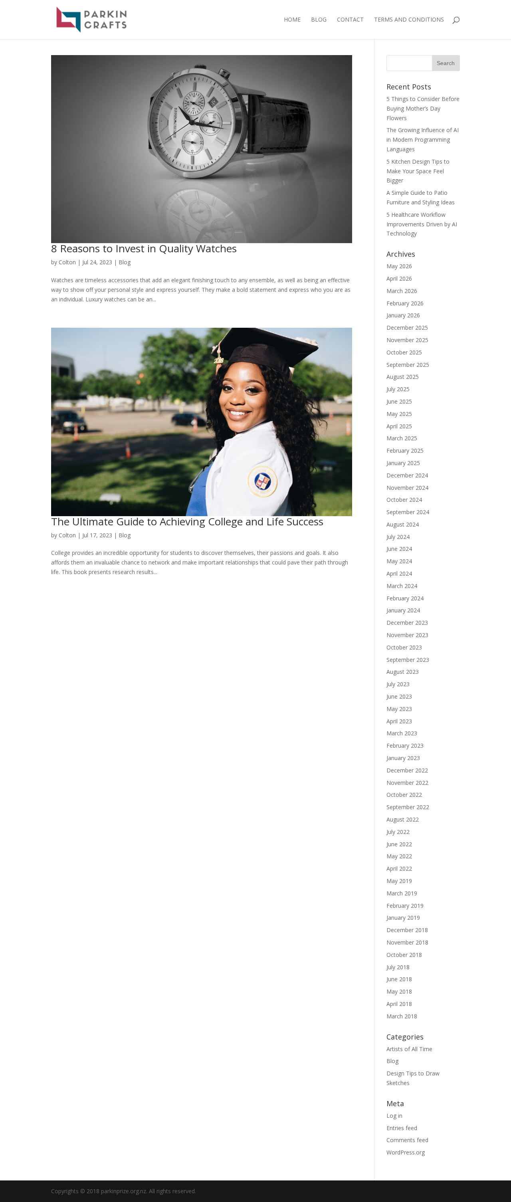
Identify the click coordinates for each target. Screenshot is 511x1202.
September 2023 (407, 659)
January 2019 (403, 917)
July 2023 (398, 684)
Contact (350, 20)
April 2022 (399, 868)
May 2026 (399, 266)
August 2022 (402, 819)
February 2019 (405, 905)
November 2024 (407, 487)
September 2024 (407, 512)
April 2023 (399, 721)
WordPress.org (405, 1152)
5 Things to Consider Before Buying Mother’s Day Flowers (423, 108)
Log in (394, 1115)
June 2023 (399, 696)
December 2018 (407, 930)
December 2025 (407, 327)
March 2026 (401, 291)
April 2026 (399, 278)
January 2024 (403, 610)
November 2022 (407, 782)
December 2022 (407, 770)
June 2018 (399, 979)
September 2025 (407, 364)
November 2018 (407, 942)
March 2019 (401, 893)
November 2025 (407, 340)
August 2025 (402, 376)
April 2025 (399, 426)
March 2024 (401, 586)
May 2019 (399, 881)
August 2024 (402, 524)
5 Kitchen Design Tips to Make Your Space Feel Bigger (418, 171)
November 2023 (407, 635)
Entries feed (401, 1128)
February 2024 (405, 598)
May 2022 (399, 856)
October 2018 (404, 954)
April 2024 (399, 573)
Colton (67, 262)
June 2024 (399, 548)
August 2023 (402, 671)
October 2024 (404, 499)
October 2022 (404, 794)
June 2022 (399, 844)
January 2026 (403, 315)
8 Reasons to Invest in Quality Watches (144, 248)
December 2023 (407, 622)
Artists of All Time (409, 1049)
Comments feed (407, 1140)
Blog (319, 20)
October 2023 (404, 647)
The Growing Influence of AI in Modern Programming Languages (422, 139)
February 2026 (405, 303)
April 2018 (399, 1004)
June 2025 (399, 401)
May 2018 (399, 991)
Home (292, 20)
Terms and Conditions (409, 20)
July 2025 (398, 389)
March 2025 (401, 438)
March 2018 (401, 1016)
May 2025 (399, 414)
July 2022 (398, 832)
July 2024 (398, 537)
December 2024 (407, 475)
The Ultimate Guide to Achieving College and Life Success (187, 521)
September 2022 (407, 807)
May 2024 (399, 561)
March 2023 (401, 733)
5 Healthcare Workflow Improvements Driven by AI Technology (421, 224)
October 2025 (404, 352)
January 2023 (403, 758)
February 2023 (405, 745)
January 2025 (403, 463)
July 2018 (398, 967)
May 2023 (399, 709)
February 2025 (405, 450)
